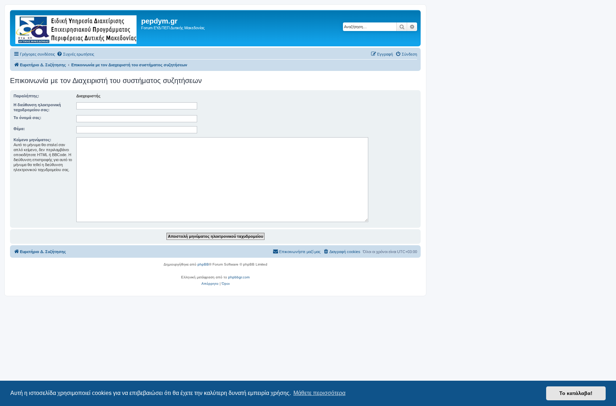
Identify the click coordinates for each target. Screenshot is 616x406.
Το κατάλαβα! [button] (575, 393)
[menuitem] (75, 54)
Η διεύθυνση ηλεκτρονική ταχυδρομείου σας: (37, 107)
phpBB (203, 264)
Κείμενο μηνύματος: (32, 140)
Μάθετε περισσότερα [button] (319, 393)
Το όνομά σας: (27, 117)
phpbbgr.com (239, 277)
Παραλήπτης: (26, 96)
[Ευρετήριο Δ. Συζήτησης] (76, 28)
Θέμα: (19, 129)
